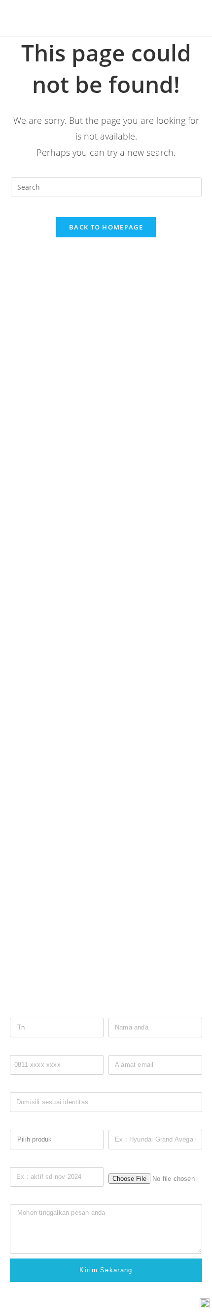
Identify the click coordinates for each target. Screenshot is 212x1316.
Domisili (22, 1085)
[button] (19, 687)
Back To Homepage (106, 227)
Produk (20, 1122)
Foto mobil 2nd (131, 1162)
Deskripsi (24, 1197)
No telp (21, 1048)
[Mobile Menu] (184, 18)
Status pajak (29, 1160)
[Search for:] (195, 18)
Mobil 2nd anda (131, 1122)
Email (117, 1048)
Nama (117, 1010)
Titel (16, 1010)
